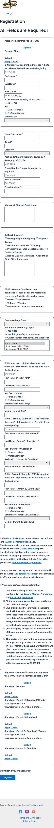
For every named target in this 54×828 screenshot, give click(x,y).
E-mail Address (12, 187)
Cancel (14, 61)
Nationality (10, 116)
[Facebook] (20, 813)
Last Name (10, 84)
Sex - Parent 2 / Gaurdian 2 (18, 504)
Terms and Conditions (30, 818)
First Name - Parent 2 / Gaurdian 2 (22, 489)
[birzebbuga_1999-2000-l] (25, 346)
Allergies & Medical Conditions (20, 205)
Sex (7, 106)
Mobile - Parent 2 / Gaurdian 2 (20, 522)
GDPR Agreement (29, 548)
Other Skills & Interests (16, 259)
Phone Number (12, 168)
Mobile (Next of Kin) (15, 411)
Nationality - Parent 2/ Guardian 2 (21, 514)
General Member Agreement (26, 562)
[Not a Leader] (25, 343)
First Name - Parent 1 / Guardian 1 (21, 433)
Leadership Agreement (26, 573)
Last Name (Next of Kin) (17, 385)
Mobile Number (12, 179)
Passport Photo (12, 41)
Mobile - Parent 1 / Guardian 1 (19, 466)
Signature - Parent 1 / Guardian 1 (21, 700)
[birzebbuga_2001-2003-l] (25, 349)
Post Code (10, 157)
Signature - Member (15, 672)
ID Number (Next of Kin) (17, 363)
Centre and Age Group (16, 320)
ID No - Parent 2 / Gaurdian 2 (19, 474)
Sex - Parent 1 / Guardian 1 (18, 449)
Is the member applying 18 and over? (23, 99)
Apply (7, 61)
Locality (9, 149)
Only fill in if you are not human (15, 771)
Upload (27, 47)
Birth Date (10, 91)
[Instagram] (27, 813)
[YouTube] (34, 813)
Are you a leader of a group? (19, 327)
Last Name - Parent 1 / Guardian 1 (21, 441)
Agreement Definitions (18, 542)
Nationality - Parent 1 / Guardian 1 (21, 459)
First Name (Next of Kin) (17, 378)
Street (8, 142)
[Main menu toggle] (9, 14)
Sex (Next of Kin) (13, 393)
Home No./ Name (13, 134)
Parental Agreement (21, 597)
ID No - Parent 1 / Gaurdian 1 (19, 418)
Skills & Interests (13, 235)
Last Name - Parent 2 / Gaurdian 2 (21, 496)
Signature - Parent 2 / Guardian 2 (21, 731)
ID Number (10, 65)
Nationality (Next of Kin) (17, 403)
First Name (10, 76)
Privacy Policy (30, 821)
